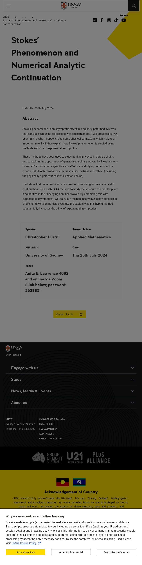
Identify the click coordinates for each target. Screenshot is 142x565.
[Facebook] (102, 20)
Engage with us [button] (24, 368)
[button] (69, 314)
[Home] (71, 6)
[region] (71, 536)
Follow (123, 15)
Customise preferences (117, 552)
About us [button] (19, 402)
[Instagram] (109, 20)
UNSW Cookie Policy (27, 543)
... (23, 16)
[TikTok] (116, 20)
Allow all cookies (25, 552)
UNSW (6, 16)
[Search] (133, 5)
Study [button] (16, 379)
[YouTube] (123, 20)
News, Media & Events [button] (31, 391)
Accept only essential (71, 552)
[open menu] (8, 5)
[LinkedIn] (95, 20)
